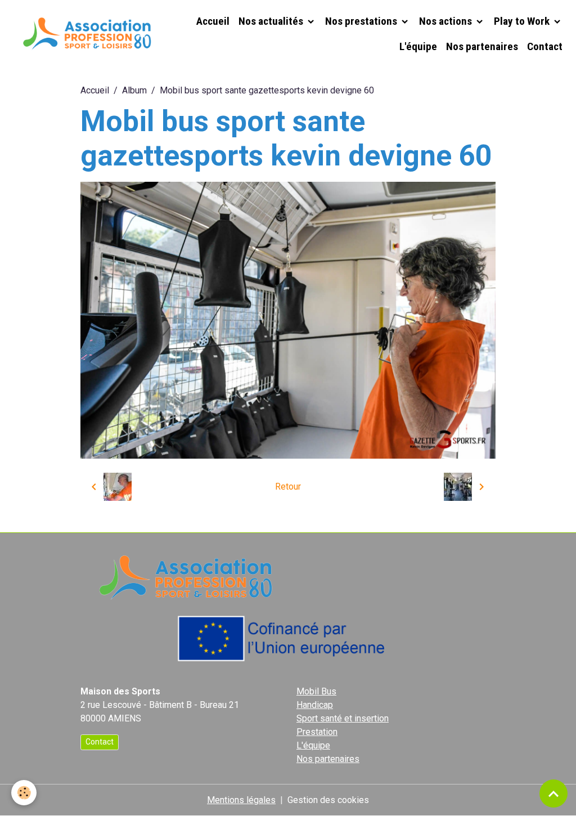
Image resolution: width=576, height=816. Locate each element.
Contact (544, 46)
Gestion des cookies (328, 800)
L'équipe (418, 46)
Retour (288, 486)
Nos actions (446, 21)
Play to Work (523, 21)
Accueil (213, 21)
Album (134, 90)
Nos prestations (362, 21)
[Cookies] (24, 792)
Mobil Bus (316, 691)
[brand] (85, 34)
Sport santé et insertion (342, 718)
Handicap (314, 705)
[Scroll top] (553, 793)
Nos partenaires (482, 46)
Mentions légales (241, 800)
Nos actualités (271, 21)
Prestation (317, 732)
